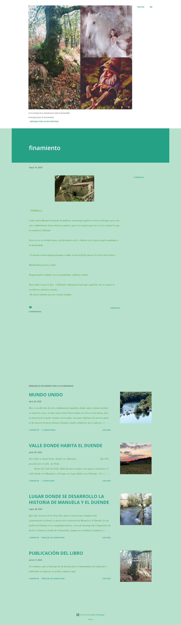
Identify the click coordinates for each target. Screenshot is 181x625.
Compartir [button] (139, 177)
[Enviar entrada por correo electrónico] (30, 308)
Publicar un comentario (53, 537)
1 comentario (48, 481)
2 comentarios (48, 430)
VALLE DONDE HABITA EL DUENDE (65, 445)
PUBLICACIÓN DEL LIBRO (56, 553)
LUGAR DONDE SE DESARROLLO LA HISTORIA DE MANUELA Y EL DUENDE (69, 499)
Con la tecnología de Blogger (92, 615)
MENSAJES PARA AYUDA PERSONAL (44, 121)
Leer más (107, 430)
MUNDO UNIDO (46, 395)
